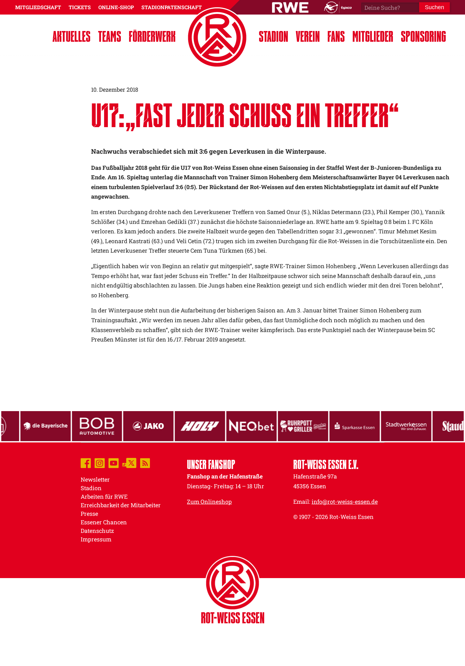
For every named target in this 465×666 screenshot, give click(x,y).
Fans (336, 36)
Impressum (96, 539)
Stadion (273, 36)
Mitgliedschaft (38, 7)
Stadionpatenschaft (171, 7)
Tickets (80, 7)
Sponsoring (423, 36)
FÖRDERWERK (152, 36)
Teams (109, 36)
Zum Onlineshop (209, 501)
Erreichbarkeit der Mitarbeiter (121, 505)
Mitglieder (372, 36)
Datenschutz (97, 530)
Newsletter (95, 479)
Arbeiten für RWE (104, 496)
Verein (308, 36)
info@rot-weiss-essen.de (345, 501)
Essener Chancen (104, 522)
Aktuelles (71, 36)
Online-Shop (116, 7)
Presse (89, 513)
